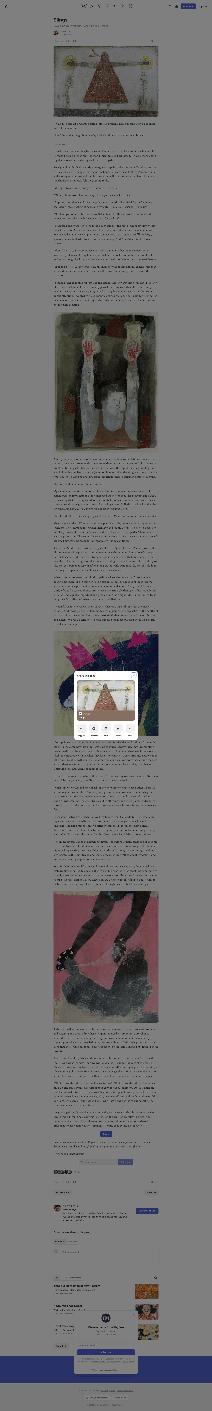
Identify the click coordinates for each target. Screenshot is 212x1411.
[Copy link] (81, 728)
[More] (130, 728)
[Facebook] (94, 728)
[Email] (106, 728)
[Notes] (118, 728)
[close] (133, 675)
